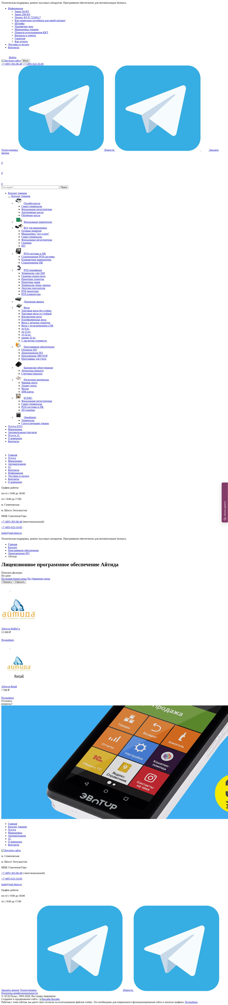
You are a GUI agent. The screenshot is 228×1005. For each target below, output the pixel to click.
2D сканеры (28, 410)
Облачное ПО (29, 349)
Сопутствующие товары (35, 423)
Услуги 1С (14, 435)
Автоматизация (17, 464)
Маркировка (15, 429)
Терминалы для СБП (33, 273)
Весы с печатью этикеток (35, 322)
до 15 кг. (26, 331)
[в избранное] (5, 589)
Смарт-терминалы (31, 206)
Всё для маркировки (35, 227)
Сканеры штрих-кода (33, 276)
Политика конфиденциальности (19, 993)
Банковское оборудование (38, 367)
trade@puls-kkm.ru (11, 533)
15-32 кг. (26, 334)
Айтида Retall (9, 686)
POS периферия (33, 270)
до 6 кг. (25, 328)
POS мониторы (30, 291)
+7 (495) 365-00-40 (11, 64)
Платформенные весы (33, 319)
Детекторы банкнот (32, 370)
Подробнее (7, 640)
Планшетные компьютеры (36, 259)
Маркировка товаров (27, 29)
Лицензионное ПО (32, 352)
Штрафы (20, 23)
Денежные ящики (34, 301)
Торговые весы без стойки (36, 310)
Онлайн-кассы (32, 203)
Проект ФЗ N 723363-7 (28, 17)
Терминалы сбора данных (36, 285)
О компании (15, 438)
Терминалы (27, 420)
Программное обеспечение (39, 346)
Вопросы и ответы (25, 35)
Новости (109, 150)
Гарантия (20, 38)
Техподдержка (9, 150)
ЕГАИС (28, 398)
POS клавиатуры (31, 294)
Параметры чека (24, 26)
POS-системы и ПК (35, 253)
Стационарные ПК (32, 262)
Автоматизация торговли (22, 432)
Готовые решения (31, 230)
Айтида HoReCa (10, 628)
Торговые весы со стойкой (36, 313)
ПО (23, 245)
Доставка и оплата (18, 44)
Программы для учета (33, 358)
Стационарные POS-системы (38, 256)
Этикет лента (29, 385)
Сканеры (26, 242)
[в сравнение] (14, 589)
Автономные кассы (32, 212)
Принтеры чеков (30, 282)
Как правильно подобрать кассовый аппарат (40, 20)
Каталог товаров (17, 193)
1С (9, 467)
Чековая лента (29, 382)
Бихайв (55, 999)
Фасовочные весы (31, 316)
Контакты (13, 47)
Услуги (12, 458)
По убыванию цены (38, 578)
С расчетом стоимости (34, 340)
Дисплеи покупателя (33, 288)
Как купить (21, 41)
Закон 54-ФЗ (22, 11)
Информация (15, 8)
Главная (12, 455)
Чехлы (25, 388)
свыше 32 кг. (28, 337)
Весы (27, 307)
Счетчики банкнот (32, 373)
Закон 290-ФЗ (22, 14)
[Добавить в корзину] (19, 640)
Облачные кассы (30, 215)
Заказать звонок (10, 990)
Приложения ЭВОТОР (34, 355)
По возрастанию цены (14, 578)
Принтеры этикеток (32, 279)
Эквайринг (30, 417)
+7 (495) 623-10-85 (33, 64)
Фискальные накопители (38, 222)
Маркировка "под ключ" (35, 233)
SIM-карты (27, 391)
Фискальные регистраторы (36, 209)
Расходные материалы (36, 379)
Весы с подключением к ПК (37, 325)
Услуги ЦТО (15, 426)
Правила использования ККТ (31, 32)
